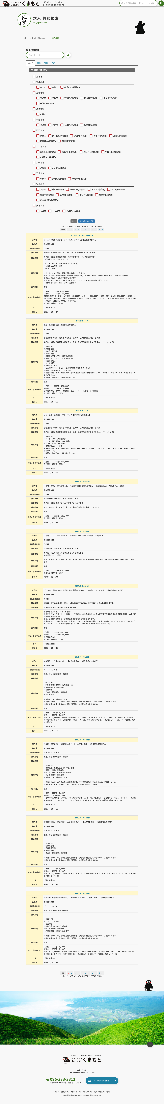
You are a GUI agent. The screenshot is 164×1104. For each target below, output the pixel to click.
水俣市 (43, 178)
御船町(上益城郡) (48, 151)
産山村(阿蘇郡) (100, 135)
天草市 (43, 210)
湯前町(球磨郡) (98, 189)
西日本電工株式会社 (82, 481)
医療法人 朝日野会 (82, 657)
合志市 (55, 124)
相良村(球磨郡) (47, 194)
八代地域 (40, 162)
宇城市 (55, 87)
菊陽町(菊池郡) (91, 124)
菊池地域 (40, 119)
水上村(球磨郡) (118, 189)
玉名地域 (40, 92)
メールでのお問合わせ (101, 1081)
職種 (46, 63)
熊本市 (39, 76)
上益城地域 (41, 146)
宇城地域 (40, 81)
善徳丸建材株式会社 (82, 586)
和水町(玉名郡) (91, 98)
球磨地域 (40, 184)
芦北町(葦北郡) (59, 178)
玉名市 (43, 98)
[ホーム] (25, 38)
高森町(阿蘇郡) (120, 135)
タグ (53, 63)
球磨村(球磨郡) (106, 194)
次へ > (101, 230)
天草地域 (40, 205)
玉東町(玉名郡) (71, 98)
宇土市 (43, 87)
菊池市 (43, 124)
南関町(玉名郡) (110, 98)
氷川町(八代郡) (59, 167)
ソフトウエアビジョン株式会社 (82, 235)
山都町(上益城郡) (48, 157)
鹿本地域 (40, 108)
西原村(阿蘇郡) (68, 141)
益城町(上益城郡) (91, 151)
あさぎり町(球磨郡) (49, 200)
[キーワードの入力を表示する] (140, 3)
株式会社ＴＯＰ (82, 320)
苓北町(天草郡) (73, 210)
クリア (74, 221)
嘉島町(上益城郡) (69, 151)
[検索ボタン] (161, 3)
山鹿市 (43, 114)
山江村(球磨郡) (86, 194)
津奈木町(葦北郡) (79, 178)
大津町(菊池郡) (71, 124)
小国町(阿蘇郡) (80, 135)
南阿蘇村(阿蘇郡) (48, 141)
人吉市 (43, 189)
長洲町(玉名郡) (47, 103)
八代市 (43, 167)
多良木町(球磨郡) (77, 189)
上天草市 (56, 210)
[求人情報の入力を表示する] (122, 3)
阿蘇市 (43, 135)
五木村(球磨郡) (66, 194)
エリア (30, 63)
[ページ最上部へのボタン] (150, 1044)
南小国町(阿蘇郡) (60, 135)
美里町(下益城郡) (72, 87)
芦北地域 (40, 173)
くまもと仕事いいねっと (39, 38)
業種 (38, 63)
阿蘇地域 (40, 130)
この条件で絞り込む (87, 221)
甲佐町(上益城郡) (113, 151)
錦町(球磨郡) (58, 189)
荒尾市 (55, 98)
